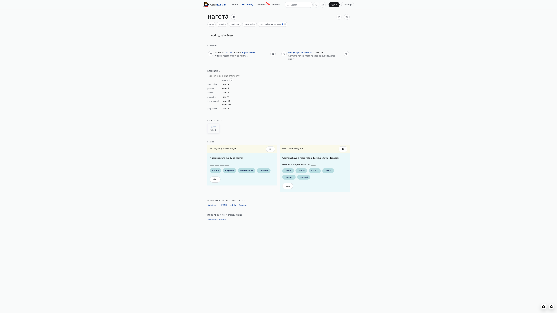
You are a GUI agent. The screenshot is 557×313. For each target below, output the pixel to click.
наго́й (213, 126)
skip (215, 179)
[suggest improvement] (339, 17)
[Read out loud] (233, 17)
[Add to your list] (347, 17)
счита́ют (229, 52)
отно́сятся (309, 52)
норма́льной (248, 52)
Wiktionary (213, 205)
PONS (224, 205)
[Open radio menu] (544, 306)
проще (299, 52)
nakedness (212, 219)
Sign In (334, 4)
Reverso (242, 205)
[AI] (323, 5)
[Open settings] (551, 306)
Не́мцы (291, 52)
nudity (222, 219)
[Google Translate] (316, 5)
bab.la (233, 205)
